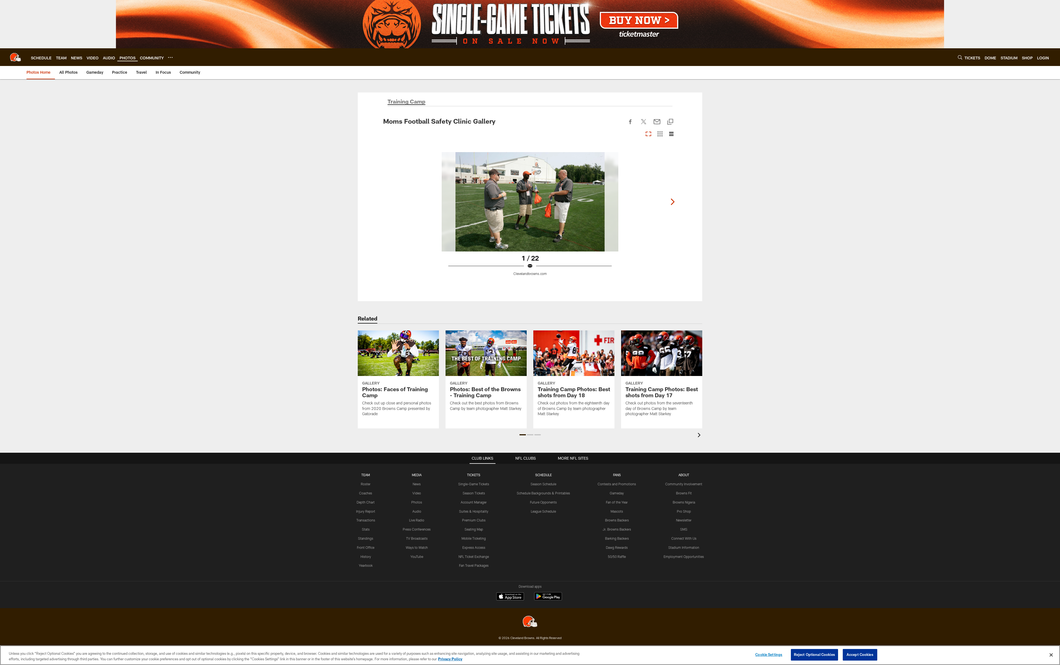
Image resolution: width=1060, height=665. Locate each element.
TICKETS (473, 475)
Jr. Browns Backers (617, 529)
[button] (522, 435)
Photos (416, 502)
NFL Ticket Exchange (474, 556)
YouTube (416, 556)
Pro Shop (684, 511)
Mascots (617, 511)
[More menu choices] (170, 57)
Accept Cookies (860, 654)
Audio (416, 511)
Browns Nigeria (684, 502)
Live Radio (416, 520)
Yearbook (366, 565)
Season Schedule (543, 484)
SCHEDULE (543, 475)
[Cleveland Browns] (530, 622)
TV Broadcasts (417, 538)
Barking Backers (617, 538)
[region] (530, 655)
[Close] (1051, 655)
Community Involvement (683, 484)
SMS (683, 529)
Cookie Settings (768, 654)
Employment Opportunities (684, 556)
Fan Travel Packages (474, 565)
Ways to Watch (417, 547)
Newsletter (683, 520)
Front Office (365, 547)
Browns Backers (617, 520)
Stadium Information (683, 547)
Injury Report (365, 511)
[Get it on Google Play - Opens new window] (548, 599)
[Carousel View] (648, 134)
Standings (365, 538)
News (417, 484)
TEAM (365, 475)
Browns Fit (684, 493)
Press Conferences (417, 529)
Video (416, 493)
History (366, 556)
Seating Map (474, 529)
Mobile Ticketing (474, 538)
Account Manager (474, 502)
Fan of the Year (617, 502)
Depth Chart (366, 502)
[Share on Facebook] (630, 125)
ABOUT (684, 475)
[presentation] (700, 436)
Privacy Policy (450, 659)
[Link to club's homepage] (15, 57)
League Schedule (543, 511)
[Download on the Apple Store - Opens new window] (510, 597)
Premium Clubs (474, 520)
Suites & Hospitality (473, 511)
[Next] (672, 201)
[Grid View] (660, 134)
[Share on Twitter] (643, 125)
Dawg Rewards (617, 547)
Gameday (617, 493)
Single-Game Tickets (473, 484)
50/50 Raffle (617, 556)
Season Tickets (474, 493)
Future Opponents (543, 502)
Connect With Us (683, 538)
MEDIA (417, 475)
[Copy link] (670, 122)
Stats (366, 529)
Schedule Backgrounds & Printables (543, 493)
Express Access (473, 547)
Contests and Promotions (617, 484)
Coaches (365, 493)
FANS (617, 475)
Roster (365, 484)
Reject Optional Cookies (814, 654)
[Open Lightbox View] (530, 217)
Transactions (365, 520)
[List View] (671, 134)
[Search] (960, 57)
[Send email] (657, 125)
